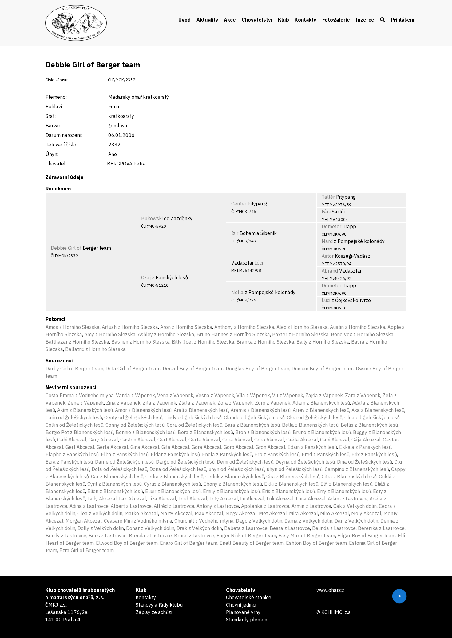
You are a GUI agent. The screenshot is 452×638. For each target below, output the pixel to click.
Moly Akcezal (366, 513)
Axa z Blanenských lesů (377, 410)
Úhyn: (52, 154)
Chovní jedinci (241, 605)
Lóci (258, 263)
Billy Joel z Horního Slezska (203, 342)
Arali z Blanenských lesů (201, 410)
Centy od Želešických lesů (133, 417)
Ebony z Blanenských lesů (232, 484)
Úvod (184, 20)
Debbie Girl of (66, 248)
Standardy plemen (246, 619)
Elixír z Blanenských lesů (173, 491)
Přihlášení (402, 20)
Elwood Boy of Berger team (127, 543)
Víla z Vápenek (253, 395)
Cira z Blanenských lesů (292, 476)
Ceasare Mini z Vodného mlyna (138, 521)
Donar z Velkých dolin (150, 528)
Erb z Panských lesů (276, 454)
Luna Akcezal (311, 499)
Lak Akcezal (132, 499)
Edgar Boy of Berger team (366, 535)
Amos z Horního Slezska (73, 327)
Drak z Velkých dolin (199, 528)
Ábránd (330, 271)
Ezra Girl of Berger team (86, 550)
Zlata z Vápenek (196, 403)
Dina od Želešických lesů (364, 462)
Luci (326, 300)
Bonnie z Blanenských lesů (146, 432)
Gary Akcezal (103, 440)
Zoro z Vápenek (272, 403)
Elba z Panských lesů (125, 454)
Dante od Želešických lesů (124, 462)
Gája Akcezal (366, 440)
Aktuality (207, 20)
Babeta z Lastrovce (246, 528)
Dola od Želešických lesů (119, 469)
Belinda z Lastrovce (334, 528)
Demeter (331, 226)
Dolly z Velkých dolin (100, 528)
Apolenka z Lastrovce (265, 506)
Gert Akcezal (171, 440)
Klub (283, 20)
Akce (230, 20)
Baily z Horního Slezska (322, 342)
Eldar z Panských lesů (175, 454)
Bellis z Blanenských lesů (369, 425)
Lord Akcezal (192, 499)
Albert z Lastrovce (131, 506)
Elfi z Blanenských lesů (346, 484)
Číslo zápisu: (57, 79)
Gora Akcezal (237, 440)
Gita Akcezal (175, 447)
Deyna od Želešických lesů (305, 462)
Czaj (146, 277)
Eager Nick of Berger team (246, 535)
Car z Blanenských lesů (117, 476)
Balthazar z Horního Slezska (77, 342)
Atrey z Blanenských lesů (321, 410)
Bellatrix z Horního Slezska (95, 349)
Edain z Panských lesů (312, 447)
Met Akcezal (273, 513)
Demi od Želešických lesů (245, 462)
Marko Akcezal (141, 513)
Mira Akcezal (303, 513)
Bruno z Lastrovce (194, 535)
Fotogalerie (336, 20)
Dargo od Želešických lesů (185, 462)
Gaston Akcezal (137, 440)
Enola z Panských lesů (227, 454)
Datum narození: (64, 135)
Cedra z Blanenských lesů (174, 476)
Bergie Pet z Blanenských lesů (79, 432)
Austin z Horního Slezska (357, 327)
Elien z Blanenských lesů (115, 491)
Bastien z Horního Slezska (140, 342)
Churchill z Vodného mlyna (204, 521)
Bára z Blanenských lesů (252, 425)
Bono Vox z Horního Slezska (362, 334)
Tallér (328, 197)
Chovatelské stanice (248, 597)
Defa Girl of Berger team (133, 368)
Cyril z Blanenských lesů (114, 484)
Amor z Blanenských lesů (143, 410)
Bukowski (152, 218)
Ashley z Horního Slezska (166, 334)
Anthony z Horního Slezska (244, 327)
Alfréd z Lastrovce (174, 506)
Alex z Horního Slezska (302, 327)
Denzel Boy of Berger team (193, 368)
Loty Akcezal (223, 499)
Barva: (53, 125)
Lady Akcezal (102, 499)
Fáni (326, 212)
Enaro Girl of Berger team (188, 543)
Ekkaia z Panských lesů (365, 447)
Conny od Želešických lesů (135, 425)
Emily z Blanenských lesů (231, 491)
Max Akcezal (209, 513)
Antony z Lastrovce (217, 506)
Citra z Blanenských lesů (349, 476)
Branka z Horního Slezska (265, 342)
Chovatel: (56, 164)
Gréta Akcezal (302, 440)
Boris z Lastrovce (108, 535)
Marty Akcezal (176, 513)
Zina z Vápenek (123, 403)
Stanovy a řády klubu (159, 605)
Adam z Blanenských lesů (321, 403)
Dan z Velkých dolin (356, 521)
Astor (328, 256)
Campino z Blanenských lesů (357, 469)
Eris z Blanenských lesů (288, 491)
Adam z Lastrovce (347, 499)
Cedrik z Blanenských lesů (234, 476)
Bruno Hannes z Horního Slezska (233, 334)
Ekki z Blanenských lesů (291, 484)
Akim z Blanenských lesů (85, 410)
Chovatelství (257, 20)
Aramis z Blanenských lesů (261, 410)
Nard (327, 241)
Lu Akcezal (252, 499)
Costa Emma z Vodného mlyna (80, 395)
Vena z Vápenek (175, 395)
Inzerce (364, 20)
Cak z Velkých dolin (355, 506)
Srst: (51, 116)
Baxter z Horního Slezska (300, 334)
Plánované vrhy (243, 612)
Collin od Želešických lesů (74, 425)
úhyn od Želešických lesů (236, 469)
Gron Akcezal (270, 447)
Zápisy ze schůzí (154, 612)
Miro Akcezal (334, 513)
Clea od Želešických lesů (314, 417)
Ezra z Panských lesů (69, 462)
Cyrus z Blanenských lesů (172, 484)
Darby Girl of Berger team (74, 368)
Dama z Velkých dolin (308, 521)
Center (238, 204)
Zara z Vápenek (362, 395)
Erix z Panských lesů (374, 454)
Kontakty (305, 20)
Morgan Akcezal (83, 521)
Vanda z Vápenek (135, 395)
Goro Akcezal (269, 440)
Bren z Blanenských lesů (263, 432)
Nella (237, 292)
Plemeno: (56, 97)
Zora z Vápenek (235, 403)
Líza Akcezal (162, 499)
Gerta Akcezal (204, 440)
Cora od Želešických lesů (194, 425)
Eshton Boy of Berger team (316, 543)
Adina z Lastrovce (89, 506)
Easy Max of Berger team (306, 535)
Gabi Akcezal (71, 440)
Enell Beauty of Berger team (252, 543)
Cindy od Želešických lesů (193, 417)
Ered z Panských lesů (325, 454)
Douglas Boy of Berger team (257, 368)
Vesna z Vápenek (215, 395)
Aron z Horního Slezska (186, 327)
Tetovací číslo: (61, 145)
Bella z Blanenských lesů (310, 425)
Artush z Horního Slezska (130, 327)
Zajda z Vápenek (324, 395)
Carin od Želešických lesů (74, 417)
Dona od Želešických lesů (177, 469)
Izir (234, 233)
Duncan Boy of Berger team (322, 368)
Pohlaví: (54, 106)
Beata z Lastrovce (290, 528)
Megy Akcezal (241, 513)
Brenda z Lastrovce (150, 535)
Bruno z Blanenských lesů (322, 432)
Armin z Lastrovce (311, 506)
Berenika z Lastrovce (381, 528)
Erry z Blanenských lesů (344, 491)
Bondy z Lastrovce (66, 535)
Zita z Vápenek (159, 403)
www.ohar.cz (330, 590)
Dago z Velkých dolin (259, 521)
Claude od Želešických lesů (254, 417)
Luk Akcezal (280, 499)
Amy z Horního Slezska (110, 334)
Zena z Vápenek (86, 403)
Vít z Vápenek (287, 395)
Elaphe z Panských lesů (72, 454)
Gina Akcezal (144, 447)
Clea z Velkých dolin (99, 513)
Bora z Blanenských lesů (205, 432)
